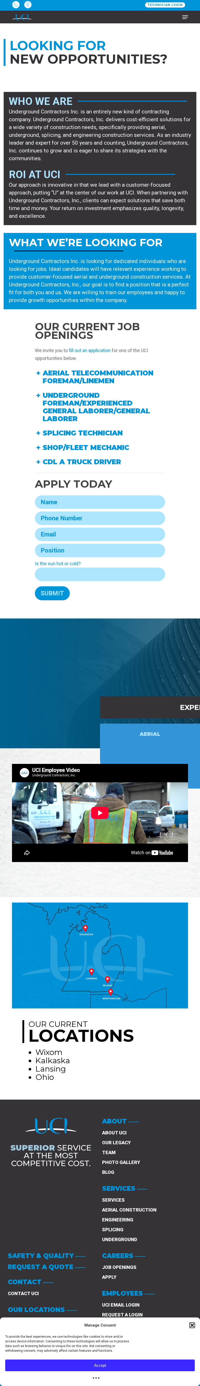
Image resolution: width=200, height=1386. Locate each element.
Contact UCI (23, 1293)
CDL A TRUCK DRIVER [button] (82, 462)
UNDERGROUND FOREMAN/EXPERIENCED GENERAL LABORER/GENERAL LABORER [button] (96, 407)
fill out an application (90, 350)
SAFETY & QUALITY (41, 1256)
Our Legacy (116, 1142)
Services (113, 1200)
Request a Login (122, 1314)
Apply (109, 1277)
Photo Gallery (121, 1162)
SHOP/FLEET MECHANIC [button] (86, 448)
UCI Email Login (121, 1305)
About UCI (114, 1132)
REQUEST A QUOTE (40, 1267)
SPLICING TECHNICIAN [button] (83, 433)
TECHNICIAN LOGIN (165, 5)
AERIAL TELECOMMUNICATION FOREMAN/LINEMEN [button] (98, 377)
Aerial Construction (129, 1210)
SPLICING (112, 1229)
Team (109, 1152)
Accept (100, 1365)
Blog (108, 1172)
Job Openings (119, 1267)
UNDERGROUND (119, 1239)
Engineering (117, 1219)
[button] (192, 1325)
